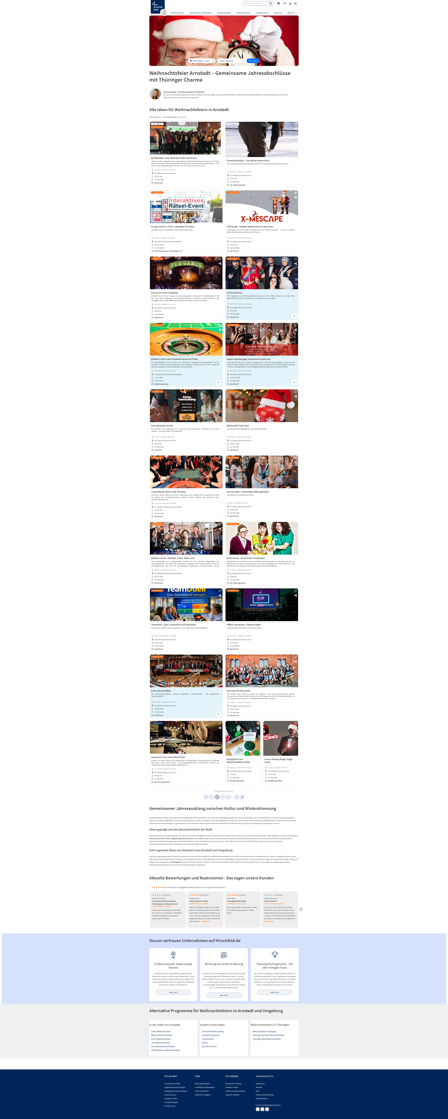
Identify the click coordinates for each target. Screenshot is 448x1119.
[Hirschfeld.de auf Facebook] (258, 1109)
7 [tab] (182, 153)
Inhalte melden (262, 1098)
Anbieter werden (231, 1087)
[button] (301, 909)
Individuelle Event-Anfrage (174, 1087)
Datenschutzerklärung (264, 1095)
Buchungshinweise (202, 1083)
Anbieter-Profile (170, 1098)
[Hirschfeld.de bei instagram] (262, 1109)
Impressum (260, 1083)
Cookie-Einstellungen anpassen (268, 1105)
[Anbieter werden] (290, 3)
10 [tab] (191, 153)
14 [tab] (203, 153)
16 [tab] (209, 153)
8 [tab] (185, 153)
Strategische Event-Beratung (175, 1091)
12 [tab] (197, 153)
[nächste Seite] (236, 797)
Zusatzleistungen (171, 1102)
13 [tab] (200, 153)
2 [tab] (166, 153)
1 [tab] (163, 153)
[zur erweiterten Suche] (279, 3)
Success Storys (170, 1095)
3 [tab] (169, 153)
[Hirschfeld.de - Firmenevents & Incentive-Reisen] (158, 7)
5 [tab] (176, 153)
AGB (257, 1091)
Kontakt (259, 1087)
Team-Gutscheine (202, 1091)
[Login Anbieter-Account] (295, 3)
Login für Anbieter (232, 1095)
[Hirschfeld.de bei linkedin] (267, 1109)
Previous (154, 138)
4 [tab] (172, 153)
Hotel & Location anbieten (235, 1091)
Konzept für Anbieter (233, 1083)
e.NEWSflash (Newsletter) (205, 1087)
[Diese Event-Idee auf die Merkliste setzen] (220, 124)
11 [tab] (194, 153)
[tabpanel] (186, 138)
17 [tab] (210, 354)
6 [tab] (179, 153)
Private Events (169, 1106)
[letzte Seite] (242, 797)
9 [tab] (188, 153)
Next (218, 138)
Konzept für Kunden (172, 1083)
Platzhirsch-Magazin (203, 1095)
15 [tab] (206, 153)
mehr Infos (173, 992)
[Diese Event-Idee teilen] (220, 129)
